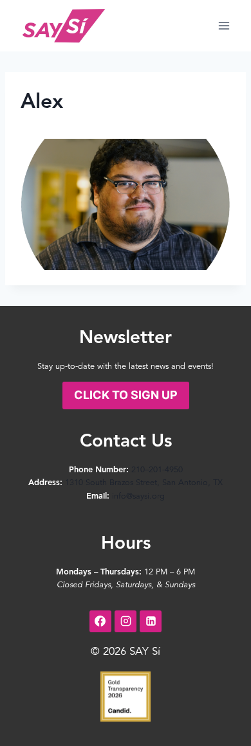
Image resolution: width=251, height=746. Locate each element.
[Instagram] (125, 621)
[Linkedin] (151, 621)
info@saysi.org (138, 496)
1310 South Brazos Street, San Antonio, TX (144, 483)
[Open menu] (224, 25)
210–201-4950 (157, 470)
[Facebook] (100, 621)
